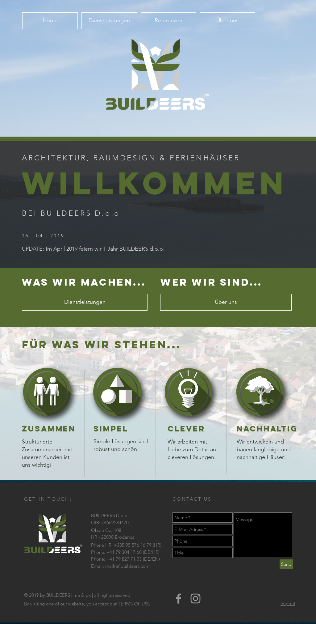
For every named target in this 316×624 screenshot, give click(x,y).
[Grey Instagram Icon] (195, 598)
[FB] (178, 598)
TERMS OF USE (134, 604)
